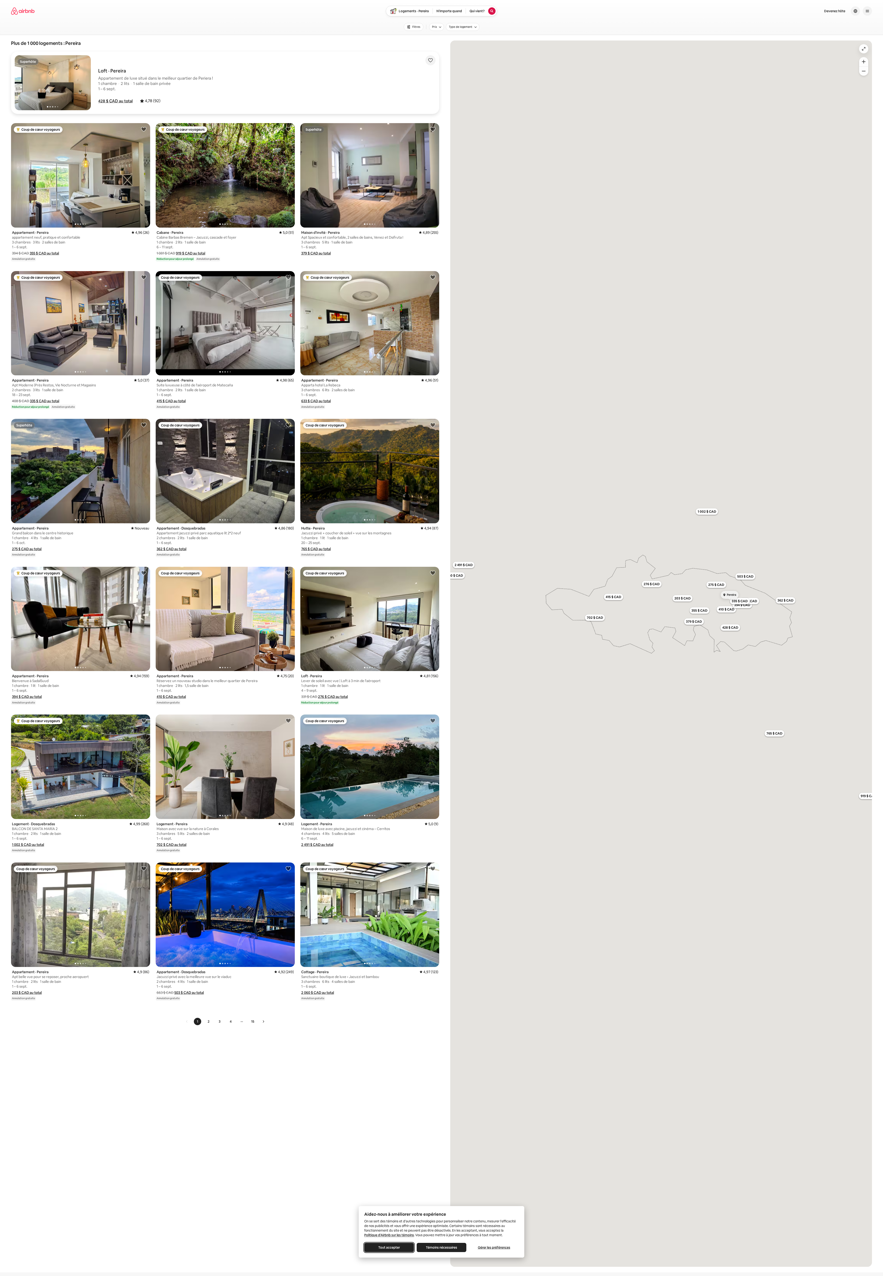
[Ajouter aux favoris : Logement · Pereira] (288, 720)
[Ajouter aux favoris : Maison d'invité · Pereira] (432, 129)
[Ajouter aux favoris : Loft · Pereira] (432, 572)
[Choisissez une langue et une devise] (855, 11)
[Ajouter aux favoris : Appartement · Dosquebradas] (288, 424)
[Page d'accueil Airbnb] (22, 11)
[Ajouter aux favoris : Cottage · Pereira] (432, 868)
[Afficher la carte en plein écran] (863, 48)
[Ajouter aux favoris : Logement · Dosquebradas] (143, 720)
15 (252, 1021)
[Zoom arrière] (863, 61)
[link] (187, 1021)
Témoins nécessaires (441, 1247)
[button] (115, 101)
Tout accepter (389, 1247)
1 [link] (197, 1021)
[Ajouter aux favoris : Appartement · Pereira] (143, 129)
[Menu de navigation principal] (867, 11)
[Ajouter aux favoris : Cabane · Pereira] (288, 129)
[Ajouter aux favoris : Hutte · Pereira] (432, 424)
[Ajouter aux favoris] (430, 60)
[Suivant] (263, 1021)
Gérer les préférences (494, 1247)
